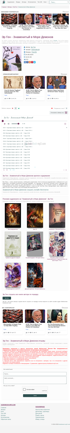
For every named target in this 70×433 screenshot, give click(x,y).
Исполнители (32, 2)
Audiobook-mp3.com (64, 424)
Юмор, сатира (40, 419)
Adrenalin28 (35, 49)
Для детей (39, 413)
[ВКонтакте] (25, 62)
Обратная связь (6, 419)
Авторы (24, 2)
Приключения (40, 417)
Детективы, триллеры (42, 411)
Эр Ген (33, 47)
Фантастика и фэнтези (43, 409)
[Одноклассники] (30, 62)
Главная (3, 407)
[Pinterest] (32, 62)
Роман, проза (40, 415)
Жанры (18, 2)
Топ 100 (40, 2)
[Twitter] (34, 62)
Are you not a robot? (9, 385)
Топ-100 (3, 413)
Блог (45, 2)
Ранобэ (55, 40)
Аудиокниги (11, 2)
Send (35, 395)
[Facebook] (27, 62)
